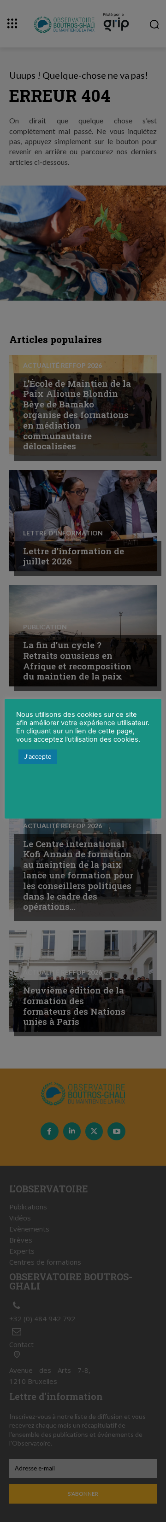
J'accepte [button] (38, 756)
